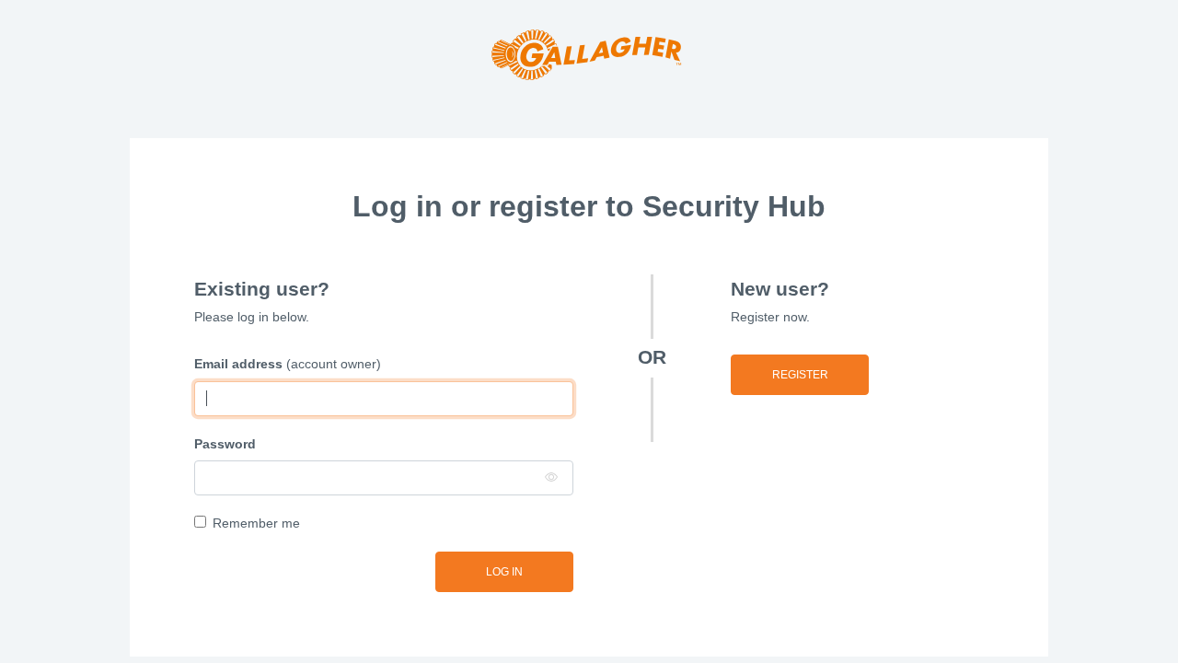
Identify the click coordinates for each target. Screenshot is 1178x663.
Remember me (256, 523)
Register (800, 374)
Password (225, 443)
